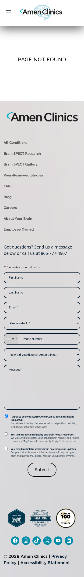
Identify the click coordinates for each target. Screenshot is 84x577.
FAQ (7, 186)
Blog (8, 197)
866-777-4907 (54, 253)
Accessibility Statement (45, 562)
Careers (10, 208)
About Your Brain (18, 219)
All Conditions (15, 143)
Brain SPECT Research (22, 154)
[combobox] (11, 339)
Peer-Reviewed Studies (23, 175)
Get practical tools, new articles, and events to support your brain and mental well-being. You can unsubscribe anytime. (43, 452)
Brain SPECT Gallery (21, 164)
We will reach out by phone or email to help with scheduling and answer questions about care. (43, 421)
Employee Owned (19, 229)
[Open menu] (8, 13)
